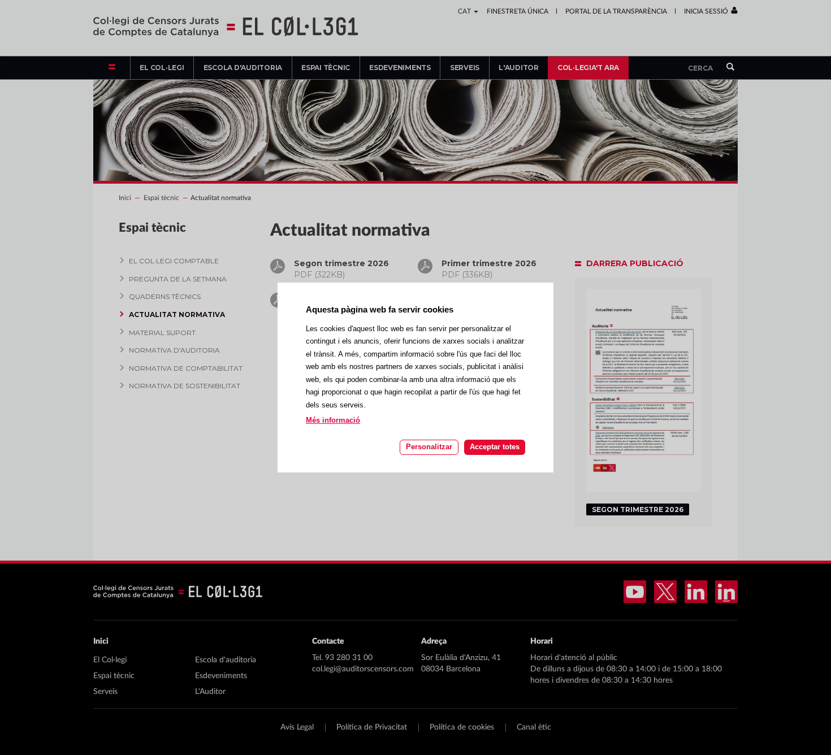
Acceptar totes (495, 446)
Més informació (333, 420)
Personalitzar (429, 446)
